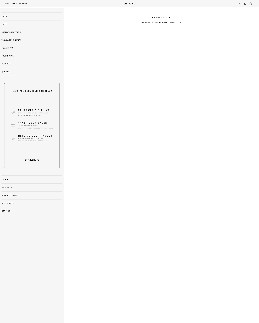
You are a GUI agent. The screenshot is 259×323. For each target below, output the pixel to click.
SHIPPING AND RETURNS (11, 32)
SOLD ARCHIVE (7, 56)
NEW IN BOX (6, 211)
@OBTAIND (5, 72)
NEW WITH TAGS (7, 203)
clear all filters (174, 22)
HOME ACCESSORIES (9, 195)
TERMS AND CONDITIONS (11, 40)
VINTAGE (4, 179)
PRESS (4, 24)
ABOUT (4, 16)
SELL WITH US (7, 48)
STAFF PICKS (6, 187)
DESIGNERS (6, 64)
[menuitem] (7, 4)
